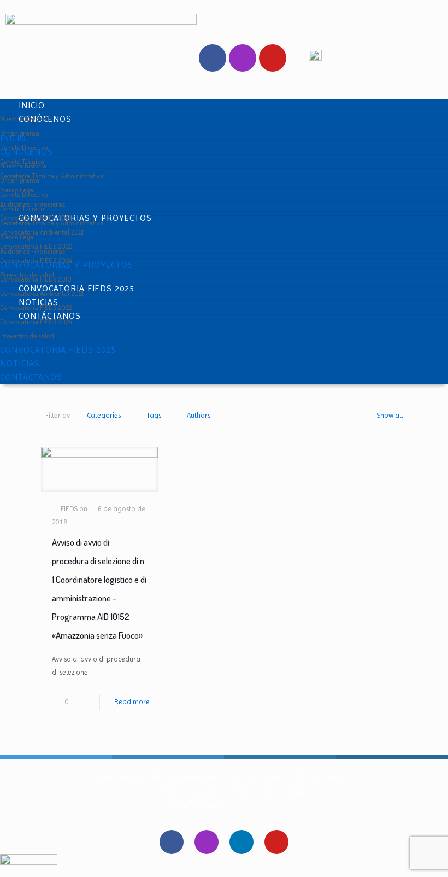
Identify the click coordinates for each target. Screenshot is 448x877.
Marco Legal (17, 236)
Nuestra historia (23, 118)
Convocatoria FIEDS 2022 (36, 307)
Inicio (32, 105)
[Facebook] (212, 58)
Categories (104, 415)
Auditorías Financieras (32, 251)
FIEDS (69, 509)
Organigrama (19, 180)
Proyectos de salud (27, 335)
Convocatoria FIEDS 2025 (58, 349)
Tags (153, 415)
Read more (132, 702)
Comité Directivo (24, 194)
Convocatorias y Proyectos (66, 265)
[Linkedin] (241, 842)
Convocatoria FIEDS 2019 (36, 278)
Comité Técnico (22, 208)
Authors (198, 415)
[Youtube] (272, 58)
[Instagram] (242, 58)
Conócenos (26, 152)
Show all (389, 415)
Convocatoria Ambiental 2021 (42, 231)
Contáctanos (31, 377)
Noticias (20, 363)
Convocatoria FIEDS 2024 (36, 321)
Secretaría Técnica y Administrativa (52, 175)
